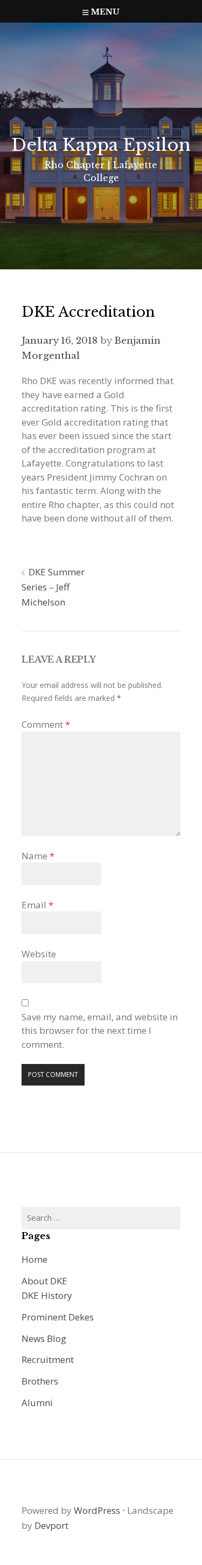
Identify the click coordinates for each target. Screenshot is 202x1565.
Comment (46, 724)
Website (39, 954)
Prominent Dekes (58, 1317)
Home (34, 1259)
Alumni (37, 1402)
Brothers (40, 1381)
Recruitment (48, 1359)
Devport (51, 1525)
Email (37, 905)
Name (38, 856)
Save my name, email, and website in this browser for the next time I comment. (100, 1031)
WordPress (97, 1510)
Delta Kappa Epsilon (101, 145)
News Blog (44, 1338)
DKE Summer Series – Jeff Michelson (53, 587)
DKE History (47, 1295)
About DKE (44, 1281)
